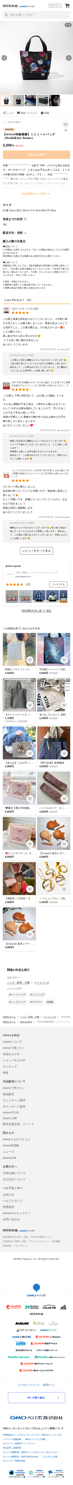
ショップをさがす (14, 1060)
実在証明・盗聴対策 (12, 1448)
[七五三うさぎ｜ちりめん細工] (21, 312)
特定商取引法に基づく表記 (36, 610)
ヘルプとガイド (13, 1200)
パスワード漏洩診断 (12, 1439)
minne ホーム (9, 1017)
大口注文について (14, 1179)
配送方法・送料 (13, 232)
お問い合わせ (11, 1219)
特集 (6, 1072)
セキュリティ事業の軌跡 (14, 1461)
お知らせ (8, 1194)
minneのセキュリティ (16, 1213)
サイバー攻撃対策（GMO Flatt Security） (21, 1456)
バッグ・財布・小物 (18, 982)
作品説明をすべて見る (34, 193)
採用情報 (7, 1246)
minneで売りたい (14, 1087)
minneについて (12, 1041)
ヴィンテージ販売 (14, 1100)
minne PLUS (11, 1112)
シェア (10, 113)
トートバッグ (41, 982)
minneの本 (9, 1157)
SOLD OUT (36, 155)
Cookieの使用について (41, 1237)
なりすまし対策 (50, 1456)
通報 (46, 113)
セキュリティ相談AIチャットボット (19, 1443)
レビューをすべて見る (36, 550)
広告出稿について (14, 1173)
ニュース (8, 1151)
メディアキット (20, 1246)
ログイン (55, 5)
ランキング (10, 1066)
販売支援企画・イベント (18, 1124)
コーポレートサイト (29, 1384)
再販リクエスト (29, 113)
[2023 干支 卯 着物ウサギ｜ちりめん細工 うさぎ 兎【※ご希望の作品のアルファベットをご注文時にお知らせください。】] (36, 388)
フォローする (58, 584)
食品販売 (8, 1094)
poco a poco (14, 122)
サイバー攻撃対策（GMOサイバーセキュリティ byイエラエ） (31, 1452)
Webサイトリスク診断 (35, 1439)
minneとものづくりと (16, 1139)
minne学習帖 (11, 1145)
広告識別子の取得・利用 (14, 1241)
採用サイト (49, 1384)
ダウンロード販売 (14, 1106)
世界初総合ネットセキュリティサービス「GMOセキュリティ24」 (33, 1435)
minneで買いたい (14, 1047)
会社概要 (56, 1241)
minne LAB (10, 1118)
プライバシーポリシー (39, 1241)
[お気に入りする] (65, 124)
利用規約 (8, 1206)
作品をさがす (11, 1054)
